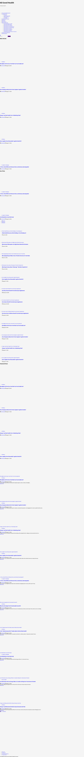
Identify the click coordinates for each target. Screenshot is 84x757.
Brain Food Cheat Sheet (8, 24)
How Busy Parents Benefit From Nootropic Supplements (11, 288)
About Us (3, 751)
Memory (5, 14)
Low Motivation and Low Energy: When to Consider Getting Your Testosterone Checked (14, 677)
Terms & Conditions (5, 753)
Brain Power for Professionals (9, 27)
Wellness (3, 20)
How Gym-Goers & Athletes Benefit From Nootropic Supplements (13, 311)
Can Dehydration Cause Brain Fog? (7, 217)
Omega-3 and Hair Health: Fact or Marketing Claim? (10, 115)
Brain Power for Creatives (8, 25)
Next (5, 711)
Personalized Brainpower (6, 13)
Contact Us (4, 752)
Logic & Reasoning (7, 15)
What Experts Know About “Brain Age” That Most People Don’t (12, 265)
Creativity (5, 17)
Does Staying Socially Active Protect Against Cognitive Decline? (13, 89)
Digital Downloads (5, 22)
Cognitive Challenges (5, 18)
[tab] (3, 220)
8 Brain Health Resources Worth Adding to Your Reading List (14, 233)
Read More (2, 483)
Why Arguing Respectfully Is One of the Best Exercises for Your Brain (13, 253)
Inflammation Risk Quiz (6, 32)
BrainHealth (3, 65)
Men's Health (4, 679)
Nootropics (4, 19)
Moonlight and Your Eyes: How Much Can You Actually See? (12, 63)
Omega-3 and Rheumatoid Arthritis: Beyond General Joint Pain (10, 703)
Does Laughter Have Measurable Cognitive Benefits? (11, 141)
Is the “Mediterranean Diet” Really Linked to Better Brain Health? (11, 627)
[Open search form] (0, 35)
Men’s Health (4, 21)
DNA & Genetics (4, 33)
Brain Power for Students (8, 29)
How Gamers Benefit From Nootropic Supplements (10, 300)
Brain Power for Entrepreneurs (9, 26)
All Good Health (7, 2)
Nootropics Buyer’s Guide (8, 23)
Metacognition (6, 16)
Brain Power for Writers (8, 30)
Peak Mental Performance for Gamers (10, 31)
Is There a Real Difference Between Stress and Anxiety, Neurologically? (14, 166)
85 (3, 711)
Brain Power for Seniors (8, 28)
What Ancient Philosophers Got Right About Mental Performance (13, 242)
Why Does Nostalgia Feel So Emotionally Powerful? (8, 602)
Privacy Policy (4, 754)
